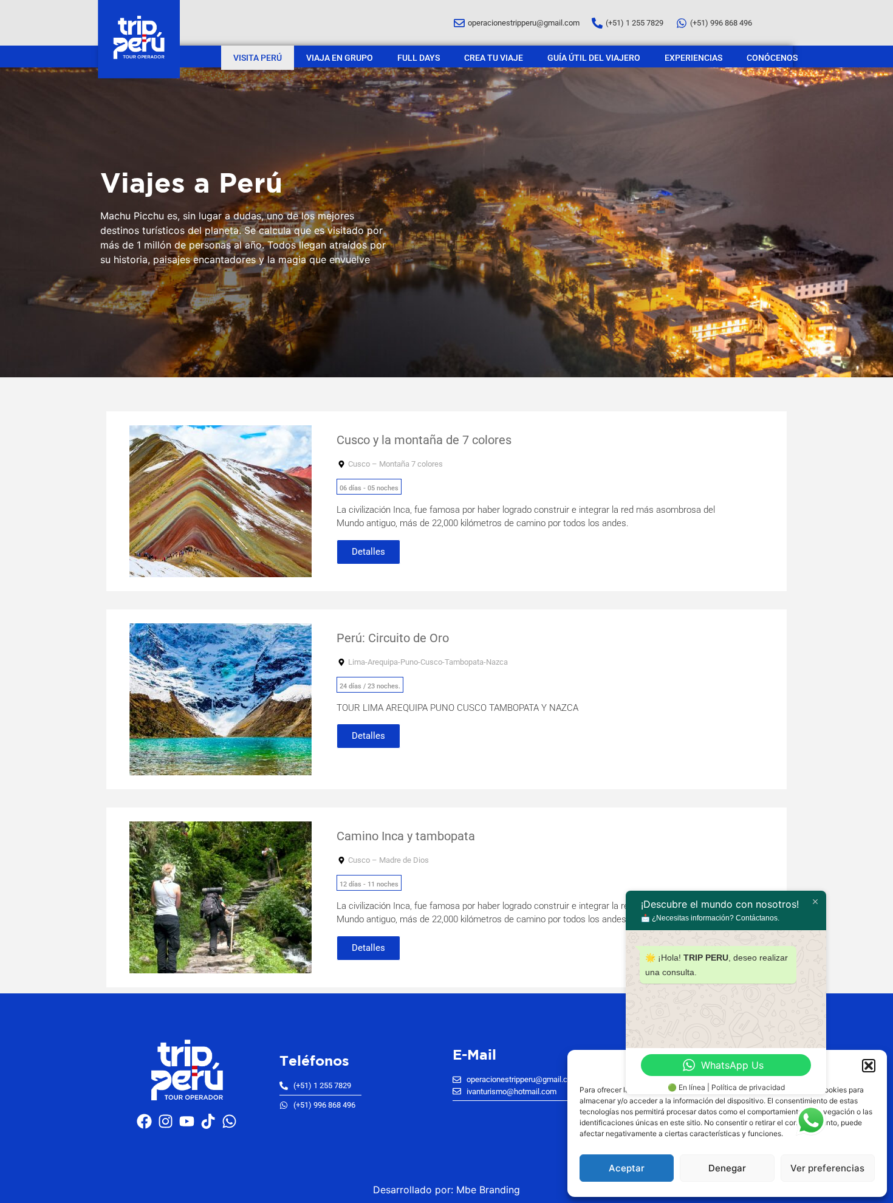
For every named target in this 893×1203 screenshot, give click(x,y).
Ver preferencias (827, 1168)
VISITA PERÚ (257, 58)
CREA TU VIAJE (493, 58)
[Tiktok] (208, 1121)
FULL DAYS (418, 58)
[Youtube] (187, 1121)
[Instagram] (166, 1121)
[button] (869, 1066)
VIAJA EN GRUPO (339, 58)
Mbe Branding (488, 1190)
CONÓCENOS (772, 58)
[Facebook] (144, 1121)
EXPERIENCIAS (693, 58)
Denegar (727, 1168)
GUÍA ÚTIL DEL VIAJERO (593, 58)
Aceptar (627, 1168)
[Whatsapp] (230, 1121)
